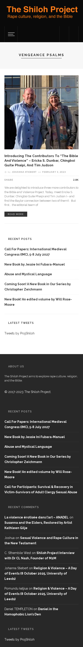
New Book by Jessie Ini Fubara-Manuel (34, 264)
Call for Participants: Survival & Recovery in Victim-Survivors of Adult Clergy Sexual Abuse (40, 489)
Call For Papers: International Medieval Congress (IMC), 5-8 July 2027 (35, 251)
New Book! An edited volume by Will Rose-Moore (38, 302)
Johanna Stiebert (24, 172)
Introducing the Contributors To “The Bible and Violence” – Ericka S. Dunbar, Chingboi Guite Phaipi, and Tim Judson (41, 160)
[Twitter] (64, 34)
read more (16, 214)
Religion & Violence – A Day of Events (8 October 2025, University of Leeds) (40, 573)
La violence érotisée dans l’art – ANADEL (36, 517)
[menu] (10, 34)
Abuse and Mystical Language (28, 274)
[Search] (73, 34)
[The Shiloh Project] (41, 14)
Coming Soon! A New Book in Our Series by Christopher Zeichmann (37, 286)
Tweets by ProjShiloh (19, 333)
